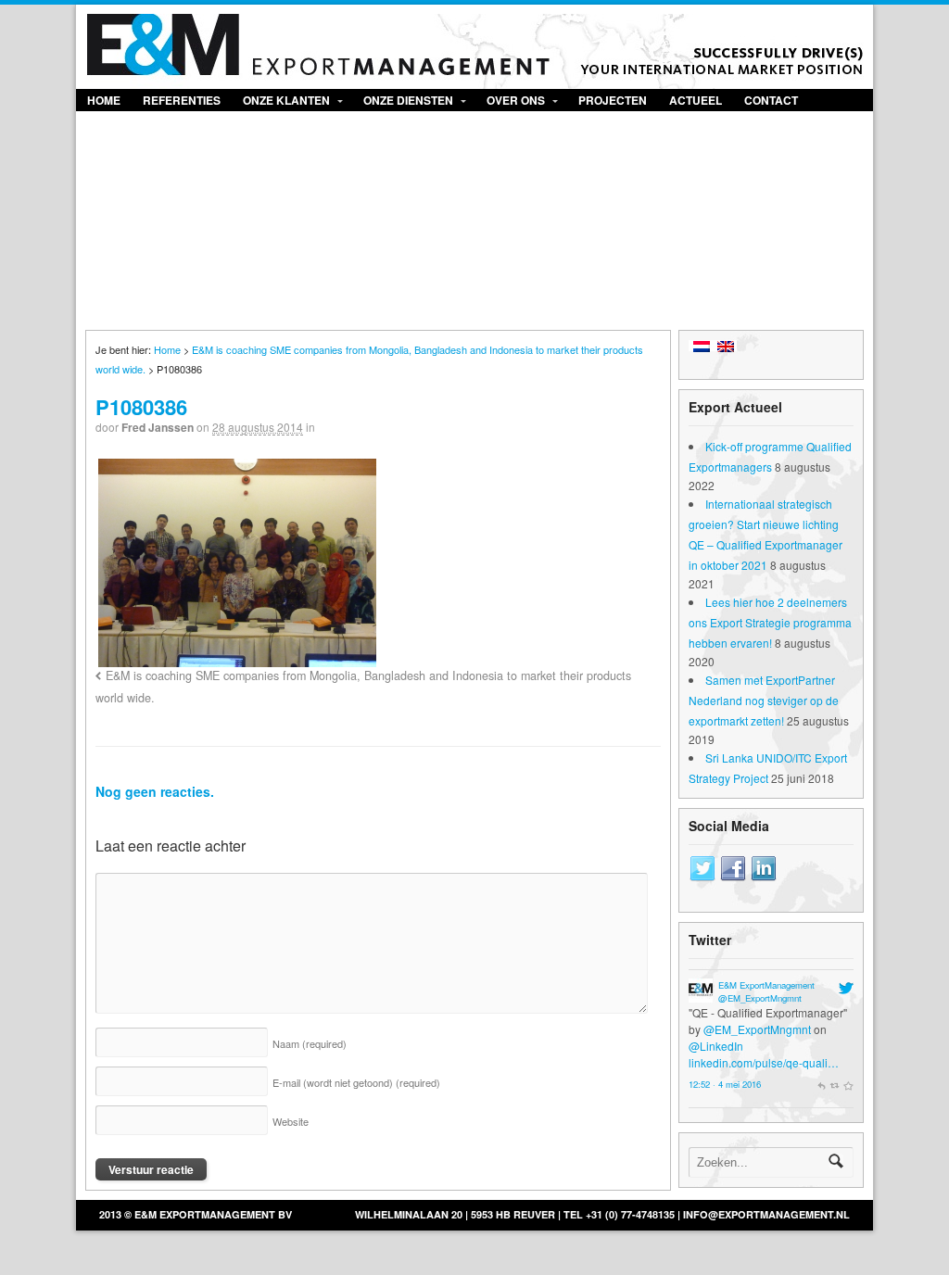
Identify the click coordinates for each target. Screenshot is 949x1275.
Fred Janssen (157, 427)
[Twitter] (702, 869)
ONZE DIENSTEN (408, 100)
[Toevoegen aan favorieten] (848, 1084)
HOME (103, 100)
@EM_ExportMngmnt (760, 997)
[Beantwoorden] (821, 1084)
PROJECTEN (612, 100)
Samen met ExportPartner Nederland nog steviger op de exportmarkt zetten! (764, 700)
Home (167, 349)
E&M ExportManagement (766, 984)
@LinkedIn (716, 1046)
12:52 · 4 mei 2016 (725, 1084)
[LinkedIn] (764, 869)
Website (290, 1121)
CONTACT (771, 100)
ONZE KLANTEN (286, 100)
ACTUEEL (695, 100)
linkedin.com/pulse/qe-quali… (764, 1062)
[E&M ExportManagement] (701, 994)
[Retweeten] (835, 1084)
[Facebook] (733, 869)
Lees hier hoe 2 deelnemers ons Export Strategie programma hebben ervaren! (770, 622)
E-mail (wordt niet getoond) (356, 1082)
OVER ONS (516, 100)
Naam (309, 1043)
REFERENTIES (182, 100)
